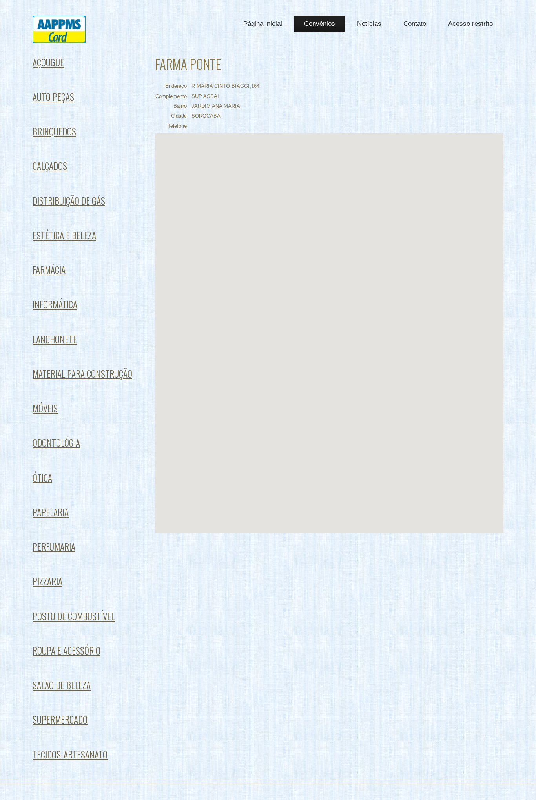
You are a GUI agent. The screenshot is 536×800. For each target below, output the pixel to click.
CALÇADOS (50, 166)
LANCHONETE (55, 339)
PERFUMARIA (54, 546)
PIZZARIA (47, 581)
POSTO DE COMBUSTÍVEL (74, 616)
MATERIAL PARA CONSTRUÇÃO (82, 373)
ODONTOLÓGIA (56, 442)
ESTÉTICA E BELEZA (64, 235)
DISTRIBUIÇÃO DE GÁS (69, 200)
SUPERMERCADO (60, 719)
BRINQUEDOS (54, 131)
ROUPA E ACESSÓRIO (66, 650)
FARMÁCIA (49, 269)
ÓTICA (42, 477)
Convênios (319, 23)
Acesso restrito (470, 23)
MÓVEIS (45, 408)
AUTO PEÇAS (53, 97)
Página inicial (262, 23)
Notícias (369, 23)
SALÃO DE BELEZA (62, 685)
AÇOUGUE (48, 62)
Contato (414, 23)
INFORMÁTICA (55, 304)
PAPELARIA (51, 512)
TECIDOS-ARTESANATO (70, 754)
